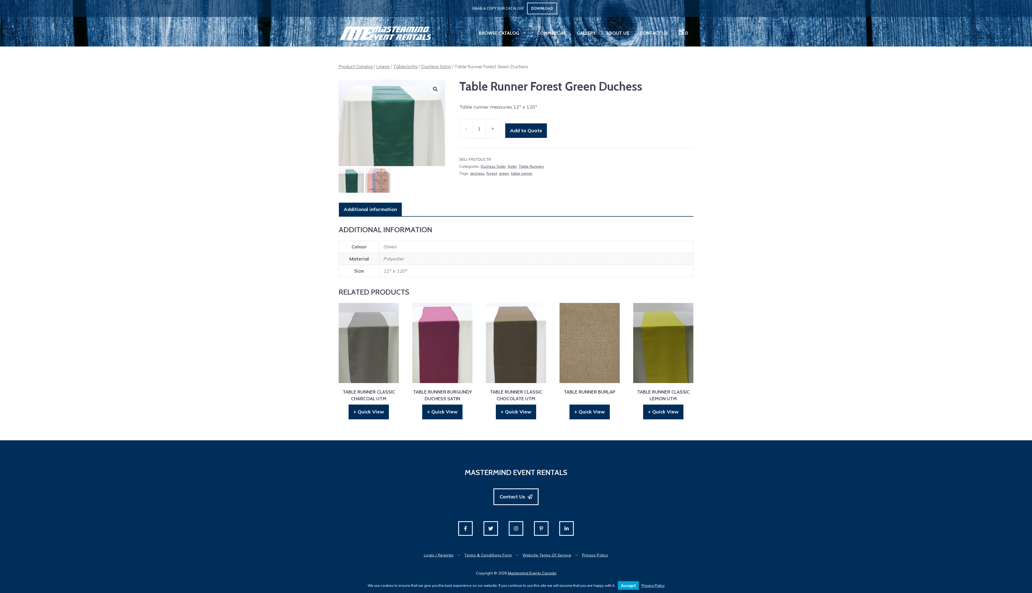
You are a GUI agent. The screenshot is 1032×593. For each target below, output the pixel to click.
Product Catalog (356, 66)
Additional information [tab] (370, 209)
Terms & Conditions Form (488, 555)
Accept (628, 585)
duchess (477, 173)
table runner (521, 173)
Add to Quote (526, 130)
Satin (512, 166)
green (504, 173)
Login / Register (439, 555)
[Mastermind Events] (386, 33)
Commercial (551, 33)
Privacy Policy (595, 555)
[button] (435, 89)
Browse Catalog (499, 33)
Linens (383, 66)
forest (491, 173)
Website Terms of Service (546, 555)
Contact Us (654, 33)
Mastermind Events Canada (532, 573)
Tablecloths (405, 66)
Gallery (586, 33)
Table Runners (531, 166)
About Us (617, 33)
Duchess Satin (436, 66)
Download (542, 8)
